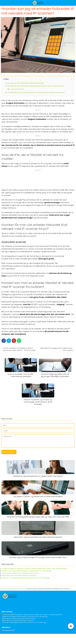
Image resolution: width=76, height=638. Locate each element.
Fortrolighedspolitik (8, 630)
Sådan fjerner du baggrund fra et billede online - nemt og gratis (56, 349)
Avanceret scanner (17, 89)
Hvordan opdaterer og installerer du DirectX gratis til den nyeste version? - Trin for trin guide (19, 349)
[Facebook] (3, 340)
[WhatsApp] (19, 340)
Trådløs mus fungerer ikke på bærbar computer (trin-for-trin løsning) (26, 571)
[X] (9, 340)
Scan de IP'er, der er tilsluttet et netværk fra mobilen (25, 83)
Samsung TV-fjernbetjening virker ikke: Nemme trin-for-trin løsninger (25, 578)
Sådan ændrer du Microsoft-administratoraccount (19, 573)
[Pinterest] (14, 340)
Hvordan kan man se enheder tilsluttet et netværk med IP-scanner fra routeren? (36, 92)
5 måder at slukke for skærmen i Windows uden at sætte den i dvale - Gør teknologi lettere (34, 568)
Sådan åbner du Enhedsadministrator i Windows (18, 575)
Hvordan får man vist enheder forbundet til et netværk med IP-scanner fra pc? (36, 86)
